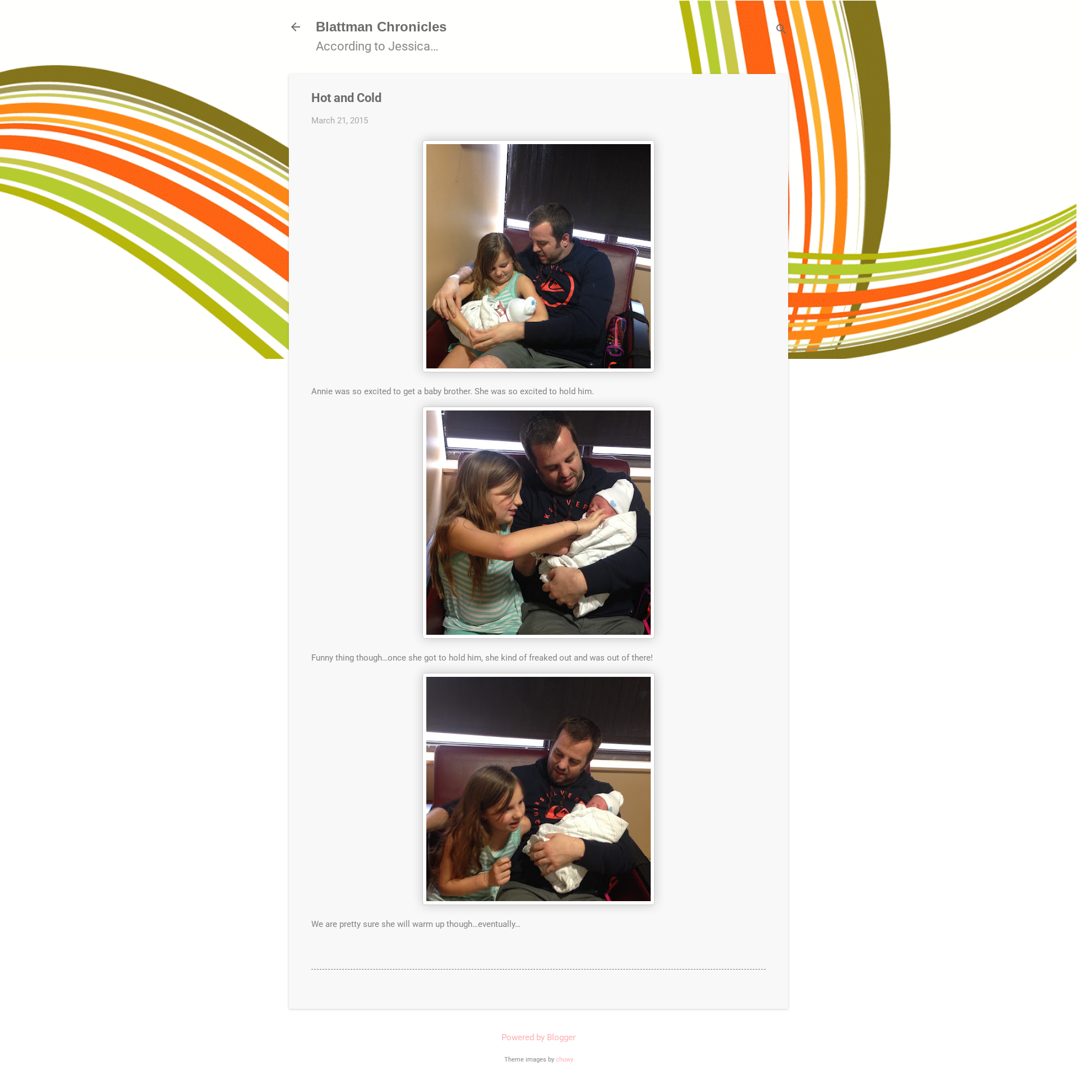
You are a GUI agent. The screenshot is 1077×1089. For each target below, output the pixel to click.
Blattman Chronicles (381, 26)
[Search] (781, 30)
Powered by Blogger (538, 1037)
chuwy (564, 1059)
